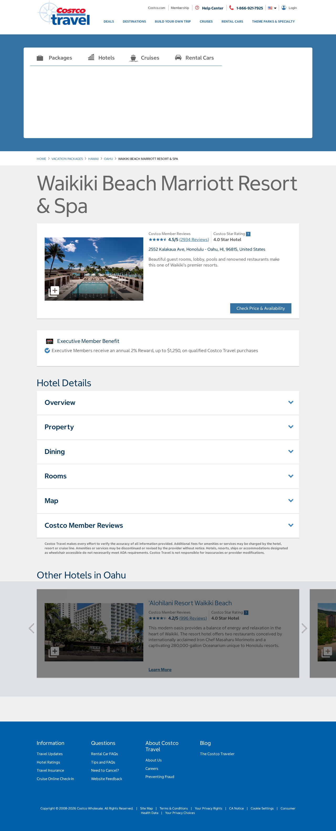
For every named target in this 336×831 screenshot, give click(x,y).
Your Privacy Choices (179, 813)
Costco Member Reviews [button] (84, 525)
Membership (180, 8)
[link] (108, 21)
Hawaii (93, 159)
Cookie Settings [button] (262, 808)
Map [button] (51, 500)
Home (41, 159)
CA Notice (236, 808)
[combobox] (272, 8)
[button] (94, 269)
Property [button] (59, 426)
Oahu (108, 159)
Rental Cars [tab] (200, 57)
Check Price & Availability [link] (264, 308)
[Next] (304, 628)
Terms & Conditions (174, 808)
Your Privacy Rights (208, 808)
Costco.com (157, 8)
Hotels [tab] (106, 57)
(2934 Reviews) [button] (194, 239)
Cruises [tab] (150, 57)
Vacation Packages (67, 159)
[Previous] (31, 628)
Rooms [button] (56, 476)
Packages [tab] (60, 57)
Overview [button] (60, 402)
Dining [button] (55, 451)
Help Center (212, 8)
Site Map (146, 808)
